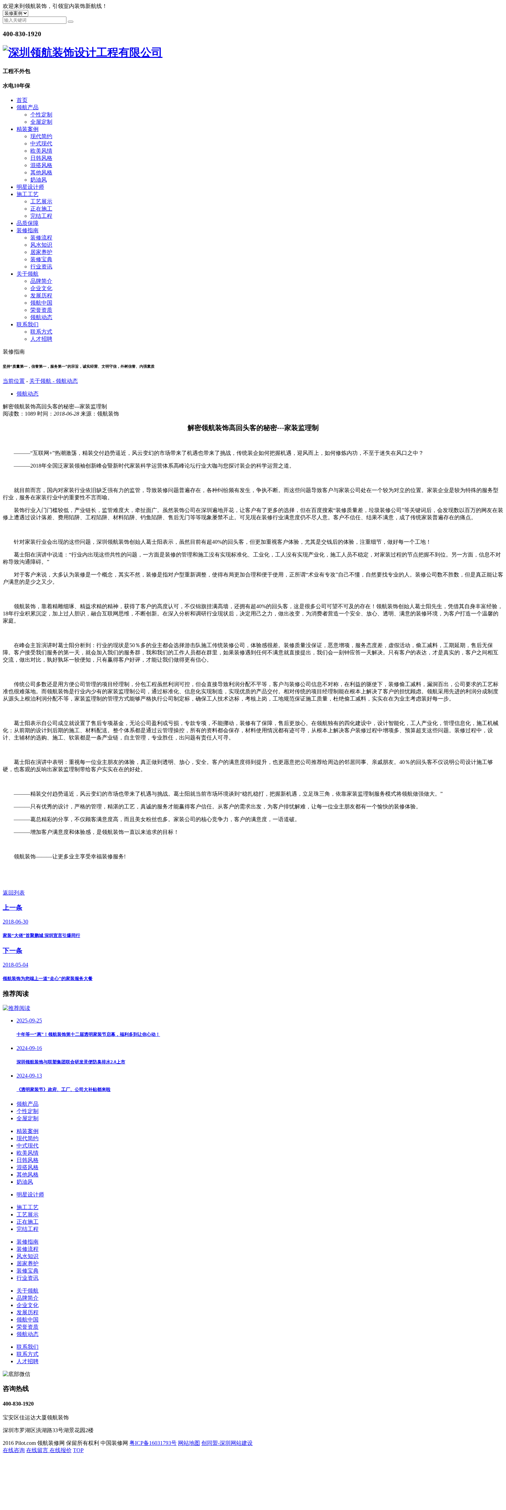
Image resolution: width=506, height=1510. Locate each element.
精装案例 (28, 129)
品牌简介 (41, 281)
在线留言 (38, 1450)
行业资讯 (41, 266)
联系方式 (41, 332)
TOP (78, 1450)
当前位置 (14, 381)
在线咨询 (14, 1450)
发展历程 (41, 295)
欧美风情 (41, 151)
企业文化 (41, 288)
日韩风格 (41, 158)
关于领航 (28, 274)
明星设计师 (30, 187)
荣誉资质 (41, 310)
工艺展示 (41, 201)
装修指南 (28, 230)
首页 (22, 100)
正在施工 (41, 209)
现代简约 (41, 136)
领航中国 (41, 303)
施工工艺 (28, 194)
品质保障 (28, 223)
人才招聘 (41, 339)
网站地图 (189, 1443)
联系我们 (28, 324)
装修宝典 (41, 259)
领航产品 (28, 107)
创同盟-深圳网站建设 (227, 1443)
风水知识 (41, 245)
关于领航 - (42, 381)
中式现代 (41, 143)
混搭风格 (41, 165)
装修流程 (41, 238)
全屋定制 (41, 122)
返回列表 (14, 893)
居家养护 (41, 252)
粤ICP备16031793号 (153, 1443)
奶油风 (38, 180)
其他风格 (41, 172)
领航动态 (41, 317)
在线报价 (61, 1450)
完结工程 (41, 216)
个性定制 (41, 115)
